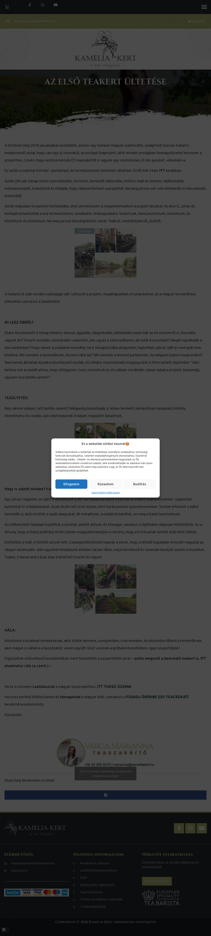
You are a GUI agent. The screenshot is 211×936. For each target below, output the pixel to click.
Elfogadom (71, 484)
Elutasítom (106, 484)
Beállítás (139, 484)
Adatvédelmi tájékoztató (105, 492)
